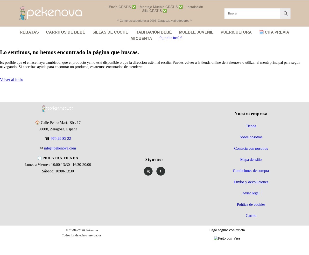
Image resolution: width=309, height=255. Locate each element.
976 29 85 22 (61, 138)
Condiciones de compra (251, 171)
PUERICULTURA (236, 32)
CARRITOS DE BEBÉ (65, 32)
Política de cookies (251, 204)
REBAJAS (29, 32)
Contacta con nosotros (251, 148)
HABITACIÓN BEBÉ (153, 32)
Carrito (251, 215)
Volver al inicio (11, 80)
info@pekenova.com (60, 148)
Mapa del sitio (251, 159)
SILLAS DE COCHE (110, 32)
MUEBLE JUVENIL (196, 32)
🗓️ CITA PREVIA (274, 32)
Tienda (251, 126)
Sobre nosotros (251, 137)
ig (148, 171)
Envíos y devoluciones (251, 182)
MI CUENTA (141, 38)
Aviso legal (251, 193)
